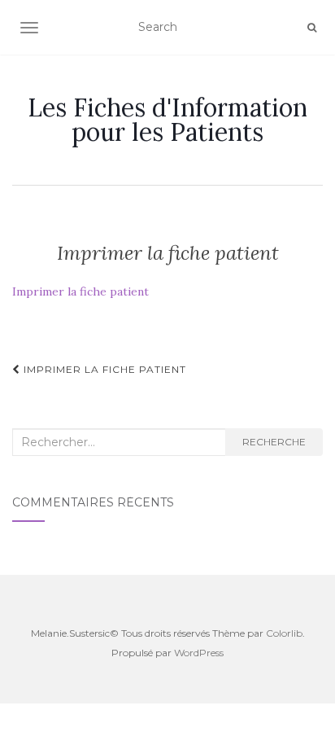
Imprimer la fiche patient (80, 291)
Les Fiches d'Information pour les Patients (167, 119)
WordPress (199, 652)
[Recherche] (312, 27)
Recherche (274, 442)
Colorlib (284, 633)
